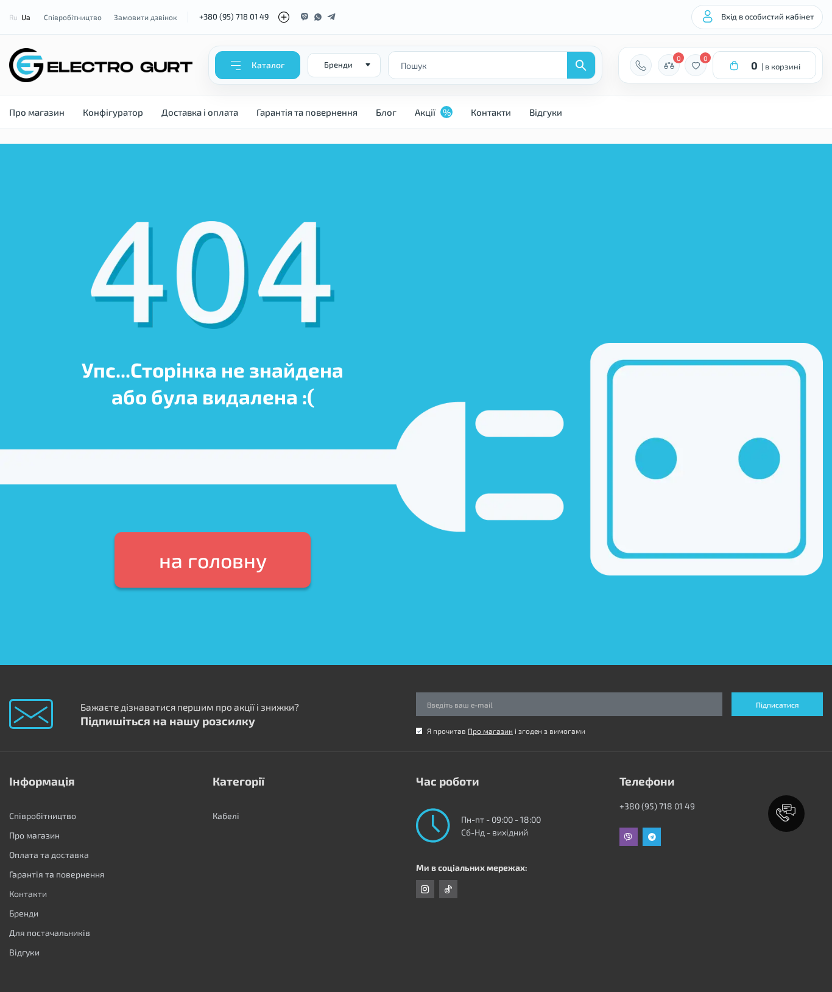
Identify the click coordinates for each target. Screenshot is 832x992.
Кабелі (226, 816)
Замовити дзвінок (145, 17)
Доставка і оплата (199, 112)
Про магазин (37, 112)
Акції (433, 112)
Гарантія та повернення (307, 112)
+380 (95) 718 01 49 (234, 16)
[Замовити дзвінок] (641, 65)
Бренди (23, 913)
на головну (213, 559)
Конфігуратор (113, 112)
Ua (25, 17)
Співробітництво (73, 17)
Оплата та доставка (49, 855)
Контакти (491, 112)
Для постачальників (49, 932)
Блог (386, 112)
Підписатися (777, 704)
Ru (13, 17)
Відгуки (545, 112)
